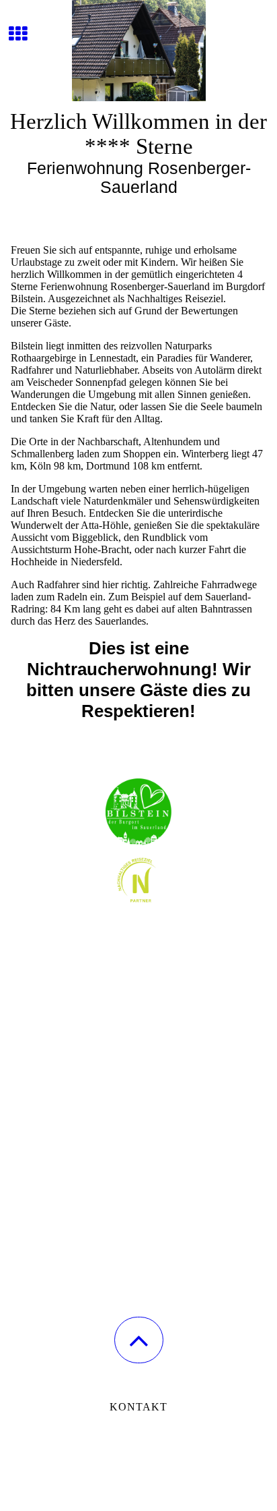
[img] (138, 50)
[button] (138, 1340)
